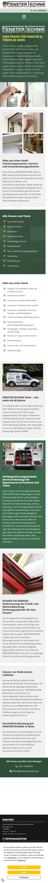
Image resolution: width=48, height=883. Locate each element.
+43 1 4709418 (39, 10)
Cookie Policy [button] (12, 858)
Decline (24, 872)
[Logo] (24, 4)
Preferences (24, 877)
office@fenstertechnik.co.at (25, 771)
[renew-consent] (3, 880)
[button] (24, 17)
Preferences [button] (21, 860)
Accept (24, 867)
